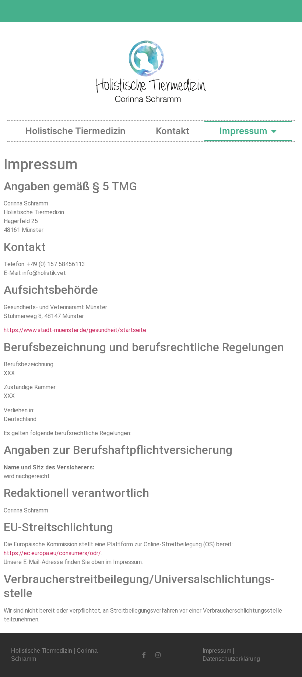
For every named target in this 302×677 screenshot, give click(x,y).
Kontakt (172, 131)
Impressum (243, 131)
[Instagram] (158, 655)
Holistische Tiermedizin (75, 131)
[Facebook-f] (144, 655)
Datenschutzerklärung (231, 659)
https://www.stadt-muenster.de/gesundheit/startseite (75, 330)
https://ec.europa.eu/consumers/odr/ (52, 553)
